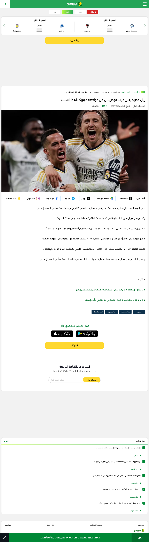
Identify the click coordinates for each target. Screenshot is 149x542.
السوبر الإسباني (98, 312)
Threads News (127, 198)
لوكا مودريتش (125, 312)
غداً (55, 12)
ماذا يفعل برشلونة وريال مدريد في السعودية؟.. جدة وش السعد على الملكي (110, 289)
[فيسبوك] (52, 198)
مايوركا (139, 312)
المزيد (6, 441)
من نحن (141, 525)
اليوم (67, 12)
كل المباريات (74, 40)
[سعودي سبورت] (74, 4)
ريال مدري (111, 312)
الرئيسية (136, 92)
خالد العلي (137, 106)
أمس (80, 12)
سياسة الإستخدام (96, 525)
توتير (90, 198)
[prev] (145, 26)
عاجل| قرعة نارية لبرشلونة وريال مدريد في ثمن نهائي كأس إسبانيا (115, 300)
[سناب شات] (13, 198)
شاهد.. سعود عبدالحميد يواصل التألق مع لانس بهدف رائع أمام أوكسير (70, 537)
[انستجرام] (33, 198)
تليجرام (74, 198)
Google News (109, 198)
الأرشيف (8, 525)
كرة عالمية (125, 92)
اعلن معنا (50, 525)
